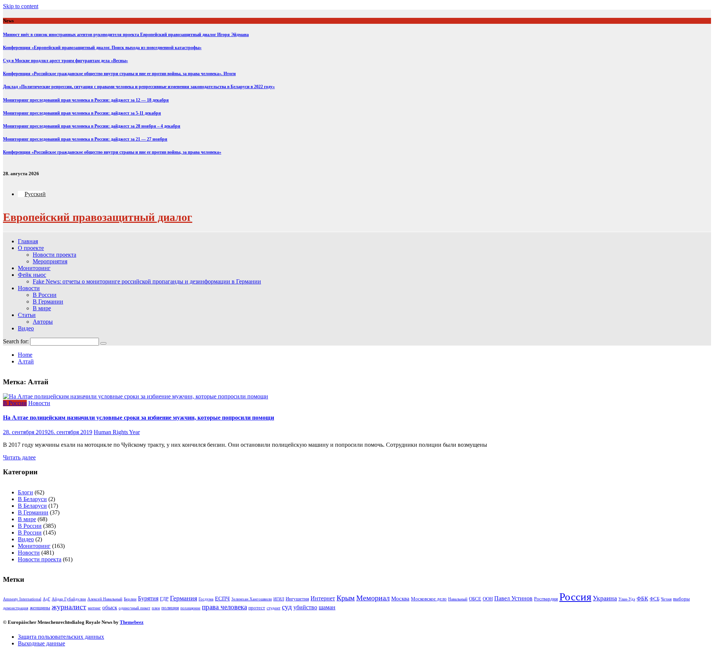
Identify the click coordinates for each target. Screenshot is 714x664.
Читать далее (19, 457)
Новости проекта (54, 254)
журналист (69, 607)
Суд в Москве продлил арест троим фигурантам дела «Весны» (65, 60)
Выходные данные (41, 643)
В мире (42, 308)
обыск (109, 607)
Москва (400, 599)
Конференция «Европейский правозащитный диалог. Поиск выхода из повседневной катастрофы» (102, 47)
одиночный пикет (134, 608)
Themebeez (132, 622)
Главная (28, 241)
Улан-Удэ (626, 599)
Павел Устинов (513, 598)
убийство (305, 607)
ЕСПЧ (222, 599)
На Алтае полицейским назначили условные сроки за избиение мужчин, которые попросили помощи (138, 417)
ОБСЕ (475, 599)
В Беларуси (32, 499)
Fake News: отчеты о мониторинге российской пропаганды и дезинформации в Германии (147, 281)
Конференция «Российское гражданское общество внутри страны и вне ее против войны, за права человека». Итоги (119, 73)
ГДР (164, 599)
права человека (224, 607)
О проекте (31, 248)
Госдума (206, 599)
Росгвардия (546, 599)
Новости (29, 288)
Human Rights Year (117, 432)
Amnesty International (22, 599)
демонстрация (15, 608)
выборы (681, 599)
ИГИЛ (278, 599)
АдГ (46, 599)
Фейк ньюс (32, 275)
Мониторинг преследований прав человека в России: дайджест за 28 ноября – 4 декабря (91, 126)
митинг (94, 608)
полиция (170, 607)
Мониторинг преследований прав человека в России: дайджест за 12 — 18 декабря (86, 100)
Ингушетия (297, 599)
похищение (190, 608)
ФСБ (654, 599)
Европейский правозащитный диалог (97, 217)
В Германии (48, 301)
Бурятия (148, 598)
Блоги (25, 492)
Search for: (16, 341)
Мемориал (373, 598)
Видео (26, 328)
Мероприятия (50, 261)
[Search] (103, 343)
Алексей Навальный (104, 599)
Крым (346, 598)
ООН (488, 599)
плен (156, 608)
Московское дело (429, 599)
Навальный (457, 599)
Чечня (666, 599)
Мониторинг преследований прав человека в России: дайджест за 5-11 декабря (82, 113)
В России (45, 295)
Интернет (323, 598)
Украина (605, 598)
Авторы (43, 321)
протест (256, 607)
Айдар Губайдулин (69, 599)
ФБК (642, 599)
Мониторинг (34, 268)
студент (273, 608)
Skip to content (20, 6)
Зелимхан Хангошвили (251, 599)
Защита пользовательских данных (61, 636)
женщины (40, 607)
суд (287, 607)
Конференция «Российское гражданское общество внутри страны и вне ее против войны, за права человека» (112, 152)
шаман (327, 607)
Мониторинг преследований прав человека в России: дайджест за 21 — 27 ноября (85, 139)
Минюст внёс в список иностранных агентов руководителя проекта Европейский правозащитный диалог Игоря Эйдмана (126, 34)
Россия (575, 597)
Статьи (27, 315)
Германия (183, 598)
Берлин (130, 599)
